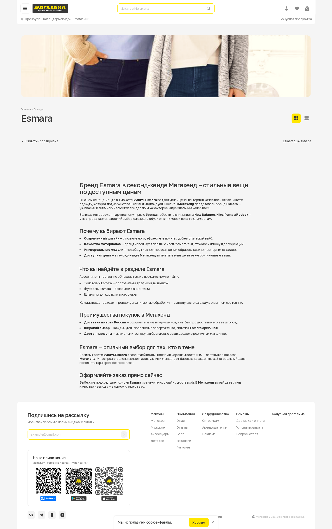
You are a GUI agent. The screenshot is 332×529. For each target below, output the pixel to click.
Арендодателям (214, 427)
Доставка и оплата (250, 420)
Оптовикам (210, 420)
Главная (26, 109)
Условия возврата (250, 427)
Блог (180, 434)
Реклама (208, 434)
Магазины (82, 19)
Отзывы (182, 427)
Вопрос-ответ (247, 434)
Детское (157, 441)
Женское (158, 420)
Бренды (38, 109)
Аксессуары (160, 434)
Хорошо (198, 522)
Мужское (158, 427)
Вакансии (184, 441)
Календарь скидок (57, 19)
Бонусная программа (296, 19)
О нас (181, 420)
